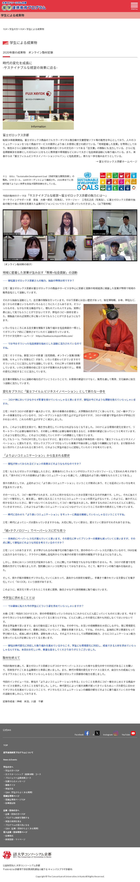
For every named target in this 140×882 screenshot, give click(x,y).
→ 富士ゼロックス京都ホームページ (116, 161)
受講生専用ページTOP (15, 799)
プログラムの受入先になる (17, 825)
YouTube (126, 734)
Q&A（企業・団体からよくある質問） (22, 828)
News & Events (10, 759)
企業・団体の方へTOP (15, 814)
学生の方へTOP (16, 29)
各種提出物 (10, 803)
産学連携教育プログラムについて (18, 752)
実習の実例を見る (13, 821)
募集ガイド (10, 785)
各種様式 (9, 836)
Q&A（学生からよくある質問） (19, 792)
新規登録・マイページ (15, 839)
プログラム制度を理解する (17, 817)
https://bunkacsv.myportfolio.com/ (54, 335)
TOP (5, 29)
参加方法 (9, 788)
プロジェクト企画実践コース (18, 778)
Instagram (108, 734)
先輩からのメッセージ (15, 781)
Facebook (79, 734)
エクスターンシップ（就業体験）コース (23, 774)
